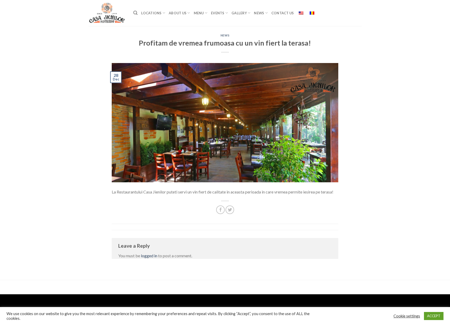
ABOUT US (177, 13)
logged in (149, 255)
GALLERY (239, 13)
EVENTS (217, 13)
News (259, 13)
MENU (199, 13)
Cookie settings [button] (406, 316)
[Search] (135, 13)
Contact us (282, 13)
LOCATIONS (151, 13)
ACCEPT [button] (433, 316)
